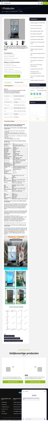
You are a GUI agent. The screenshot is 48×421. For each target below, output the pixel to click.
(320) (37, 22)
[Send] (45, 419)
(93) (36, 33)
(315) (37, 43)
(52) (36, 65)
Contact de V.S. (5, 409)
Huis (3, 11)
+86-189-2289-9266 (43, 0)
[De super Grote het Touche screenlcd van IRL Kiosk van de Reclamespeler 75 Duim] (14, 29)
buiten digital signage (18, 409)
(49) (37, 54)
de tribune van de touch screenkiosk (12, 338)
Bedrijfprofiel (4, 402)
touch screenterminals (9, 335)
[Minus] (45, 391)
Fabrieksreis (4, 404)
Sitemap (3, 411)
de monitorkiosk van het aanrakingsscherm (13, 340)
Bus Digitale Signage (18, 411)
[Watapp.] (37, 94)
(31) (37, 80)
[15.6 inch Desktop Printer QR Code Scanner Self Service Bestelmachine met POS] (35, 367)
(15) (36, 61)
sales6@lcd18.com (6, 0)
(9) (37, 57)
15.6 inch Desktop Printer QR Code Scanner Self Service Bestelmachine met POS (34, 378)
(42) (36, 69)
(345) (35, 28)
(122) (36, 50)
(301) (36, 25)
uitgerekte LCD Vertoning (19, 413)
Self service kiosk (17, 406)
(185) (37, 76)
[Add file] (23, 419)
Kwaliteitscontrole (5, 406)
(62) (37, 36)
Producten (7, 11)
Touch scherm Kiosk (14, 11)
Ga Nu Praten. (38, 97)
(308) (36, 39)
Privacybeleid (4, 413)
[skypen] (34, 94)
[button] (23, 42)
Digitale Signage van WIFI (19, 402)
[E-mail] (40, 94)
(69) (37, 46)
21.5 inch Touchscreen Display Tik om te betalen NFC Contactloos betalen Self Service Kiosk (13, 378)
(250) (36, 31)
